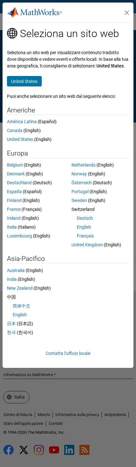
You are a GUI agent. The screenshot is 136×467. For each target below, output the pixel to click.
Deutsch (85, 218)
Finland (14, 200)
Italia (12, 227)
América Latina (22, 121)
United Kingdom (87, 244)
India (12, 279)
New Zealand (20, 288)
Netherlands (83, 164)
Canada (14, 130)
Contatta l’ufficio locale (68, 353)
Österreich (81, 182)
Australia (16, 270)
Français (85, 235)
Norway (79, 173)
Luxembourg (19, 235)
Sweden (79, 200)
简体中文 (21, 305)
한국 (11, 332)
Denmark (16, 173)
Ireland (14, 218)
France (14, 209)
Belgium (15, 164)
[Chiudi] (126, 12)
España (14, 191)
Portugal (80, 191)
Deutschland (19, 182)
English (84, 227)
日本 (11, 323)
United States (20, 139)
